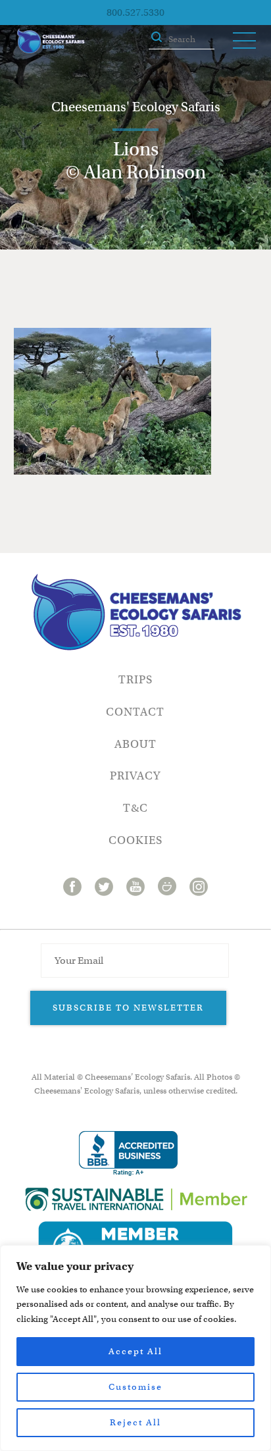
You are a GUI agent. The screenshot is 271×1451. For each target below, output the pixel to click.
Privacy (135, 776)
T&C (135, 808)
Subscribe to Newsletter (128, 1007)
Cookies (135, 840)
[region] (135, 1348)
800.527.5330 (135, 12)
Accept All (135, 1351)
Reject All (135, 1422)
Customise (135, 1386)
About (135, 744)
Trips (135, 680)
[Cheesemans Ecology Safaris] (50, 40)
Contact (135, 712)
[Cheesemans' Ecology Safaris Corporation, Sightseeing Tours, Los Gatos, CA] (128, 1153)
